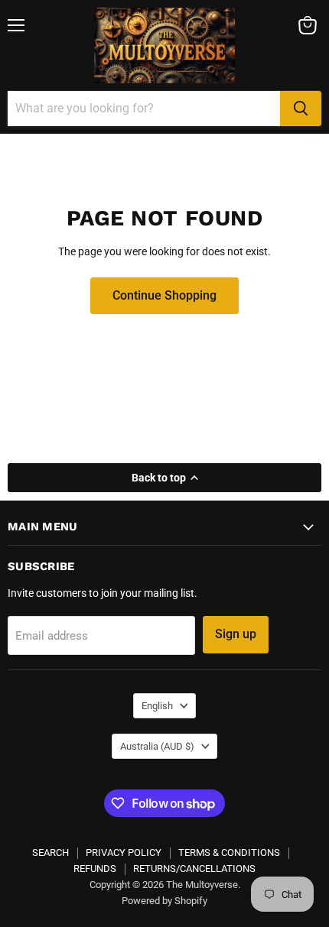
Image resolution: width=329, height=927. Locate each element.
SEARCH (50, 852)
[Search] (300, 108)
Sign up (235, 634)
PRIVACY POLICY (123, 852)
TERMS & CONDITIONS (229, 852)
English (157, 705)
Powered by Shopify (164, 900)
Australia (157, 746)
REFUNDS (94, 868)
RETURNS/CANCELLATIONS (194, 868)
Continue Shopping (164, 295)
